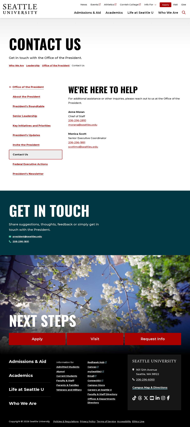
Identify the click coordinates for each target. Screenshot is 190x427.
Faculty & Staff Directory (102, 394)
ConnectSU (94, 380)
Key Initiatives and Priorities (32, 125)
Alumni (60, 371)
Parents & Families (67, 385)
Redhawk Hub (96, 362)
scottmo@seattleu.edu (83, 146)
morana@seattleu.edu (82, 124)
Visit (175, 4)
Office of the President (55, 65)
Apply (165, 4)
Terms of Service (106, 421)
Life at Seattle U (140, 12)
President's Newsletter (28, 173)
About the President (26, 96)
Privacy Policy (87, 421)
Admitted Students (67, 366)
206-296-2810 (77, 120)
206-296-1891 (76, 142)
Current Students (66, 376)
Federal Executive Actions (30, 164)
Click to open (150, 5)
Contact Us (20, 154)
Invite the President (26, 144)
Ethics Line (138, 421)
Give (183, 4)
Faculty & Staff (65, 380)
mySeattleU (95, 371)
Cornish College (129, 4)
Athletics (109, 4)
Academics (114, 12)
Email (91, 376)
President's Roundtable (28, 106)
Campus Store (96, 385)
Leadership (33, 65)
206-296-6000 (145, 379)
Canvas (92, 366)
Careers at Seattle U (100, 389)
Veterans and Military (69, 389)
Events (94, 4)
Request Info (153, 339)
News (83, 4)
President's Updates (26, 135)
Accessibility (124, 421)
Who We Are (168, 12)
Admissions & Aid (87, 12)
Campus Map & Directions (149, 387)
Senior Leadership (25, 115)
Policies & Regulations (66, 421)
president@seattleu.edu (27, 236)
